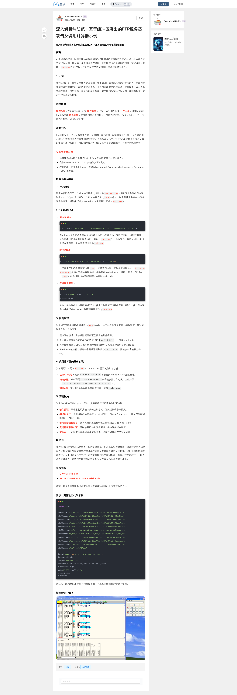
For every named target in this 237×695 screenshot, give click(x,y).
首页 (72, 4)
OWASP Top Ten (69, 473)
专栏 (82, 4)
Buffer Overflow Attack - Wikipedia (80, 478)
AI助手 (93, 4)
